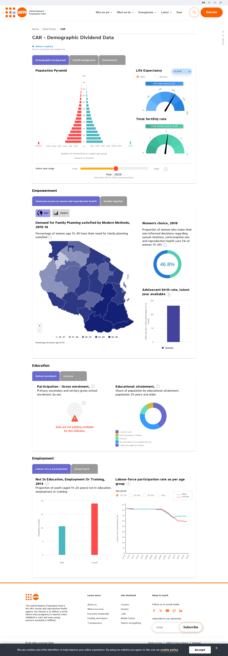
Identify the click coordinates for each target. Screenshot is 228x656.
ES (209, 2)
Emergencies (145, 12)
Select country (44, 46)
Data (179, 12)
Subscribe (190, 627)
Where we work (95, 609)
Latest (165, 12)
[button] (223, 39)
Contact (125, 604)
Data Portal (49, 29)
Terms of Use (155, 642)
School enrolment (46, 376)
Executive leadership (98, 613)
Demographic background (51, 60)
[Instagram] (174, 610)
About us (92, 604)
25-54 (137, 495)
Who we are (102, 12)
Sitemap (196, 642)
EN (203, 2)
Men (143, 76)
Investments (109, 60)
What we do (124, 12)
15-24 (123, 495)
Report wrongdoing (131, 622)
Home (35, 29)
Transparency (94, 622)
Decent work (81, 468)
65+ (163, 495)
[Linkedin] (180, 610)
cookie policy (169, 649)
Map (46, 213)
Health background (84, 60)
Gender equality (113, 201)
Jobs (123, 613)
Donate (211, 12)
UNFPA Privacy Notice (177, 642)
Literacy (68, 376)
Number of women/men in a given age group (84, 153)
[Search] (194, 12)
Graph (64, 213)
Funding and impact (97, 618)
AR (220, 2)
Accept (200, 650)
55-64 (151, 495)
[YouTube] (167, 610)
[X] (160, 610)
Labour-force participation (51, 468)
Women (163, 76)
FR (215, 2)
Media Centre (128, 618)
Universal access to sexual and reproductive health (66, 201)
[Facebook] (154, 610)
